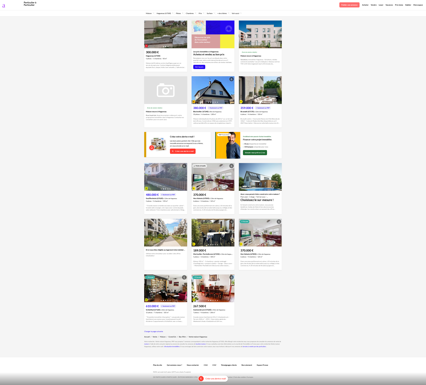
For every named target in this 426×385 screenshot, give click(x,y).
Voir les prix (199, 67)
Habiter (408, 5)
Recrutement (247, 365)
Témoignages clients (229, 365)
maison (146, 344)
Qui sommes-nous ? (174, 365)
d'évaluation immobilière (172, 346)
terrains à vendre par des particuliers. (254, 346)
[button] (163, 46)
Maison (163, 337)
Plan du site (157, 365)
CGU (206, 365)
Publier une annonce (349, 5)
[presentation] (146, 35)
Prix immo (399, 5)
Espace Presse (262, 365)
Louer (381, 5)
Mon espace (418, 5)
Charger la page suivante (153, 331)
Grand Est (172, 337)
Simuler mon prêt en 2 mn (255, 152)
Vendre (374, 5)
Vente (155, 337)
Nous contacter (193, 365)
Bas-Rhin (182, 337)
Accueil (147, 337)
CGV (214, 365)
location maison (201, 344)
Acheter (365, 5)
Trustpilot (187, 372)
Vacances (389, 5)
